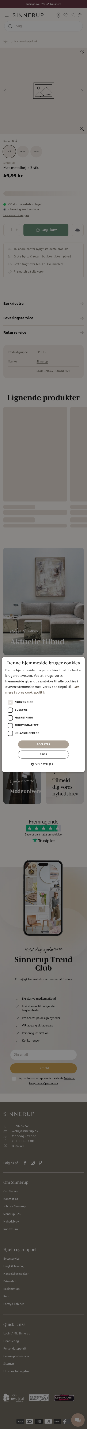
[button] (43, 764)
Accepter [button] (43, 744)
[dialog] (43, 714)
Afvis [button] (43, 754)
